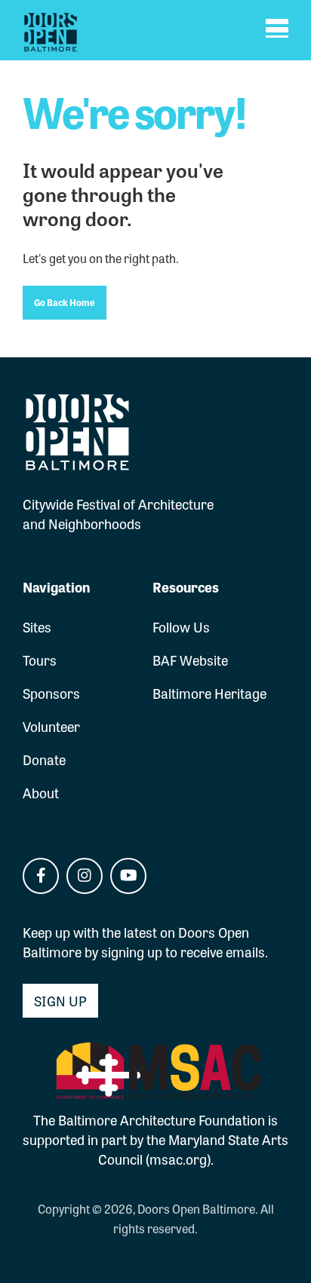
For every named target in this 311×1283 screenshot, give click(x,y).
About (41, 792)
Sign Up (60, 1000)
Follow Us (181, 626)
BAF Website (190, 659)
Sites (37, 626)
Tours (40, 659)
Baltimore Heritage (209, 693)
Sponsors (51, 693)
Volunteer (51, 726)
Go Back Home (64, 302)
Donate (44, 759)
